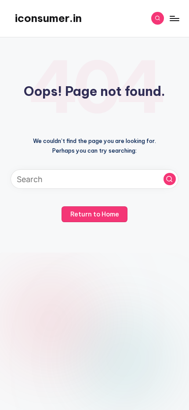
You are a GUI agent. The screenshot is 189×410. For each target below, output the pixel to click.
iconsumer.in (48, 18)
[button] (170, 179)
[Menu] (174, 18)
